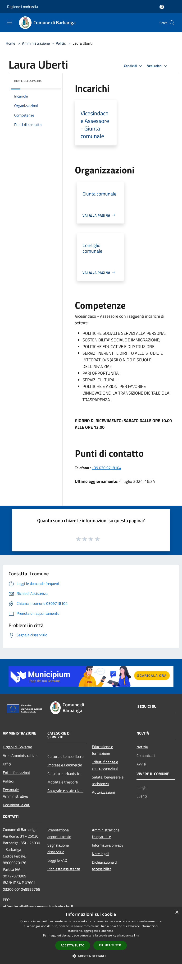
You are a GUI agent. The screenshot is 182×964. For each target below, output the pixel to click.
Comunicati (145, 755)
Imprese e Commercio (64, 765)
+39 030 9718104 (106, 467)
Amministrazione (36, 43)
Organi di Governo (17, 747)
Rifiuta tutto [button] (110, 945)
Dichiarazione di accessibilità (105, 865)
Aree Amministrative (19, 755)
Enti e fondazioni (16, 772)
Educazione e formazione (102, 750)
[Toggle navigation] (9, 22)
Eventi (141, 796)
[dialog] (91, 935)
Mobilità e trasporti (62, 782)
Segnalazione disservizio (58, 848)
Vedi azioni (155, 65)
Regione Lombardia (22, 6)
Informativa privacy (107, 845)
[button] (91, 956)
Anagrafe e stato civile (65, 790)
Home (10, 43)
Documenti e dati (16, 805)
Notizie (142, 747)
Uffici (7, 764)
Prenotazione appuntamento (59, 833)
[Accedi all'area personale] (161, 7)
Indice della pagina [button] (27, 81)
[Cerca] (172, 23)
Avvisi (141, 764)
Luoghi (141, 787)
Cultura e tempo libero (65, 756)
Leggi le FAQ (57, 860)
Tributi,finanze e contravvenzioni (105, 765)
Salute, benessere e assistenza (107, 780)
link (136, 935)
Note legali (100, 854)
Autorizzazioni (103, 792)
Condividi (131, 65)
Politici (61, 43)
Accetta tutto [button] (73, 945)
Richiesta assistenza (63, 869)
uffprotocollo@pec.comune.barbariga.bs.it (38, 906)
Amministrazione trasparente (105, 833)
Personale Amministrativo (15, 793)
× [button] (176, 912)
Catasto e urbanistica (64, 773)
